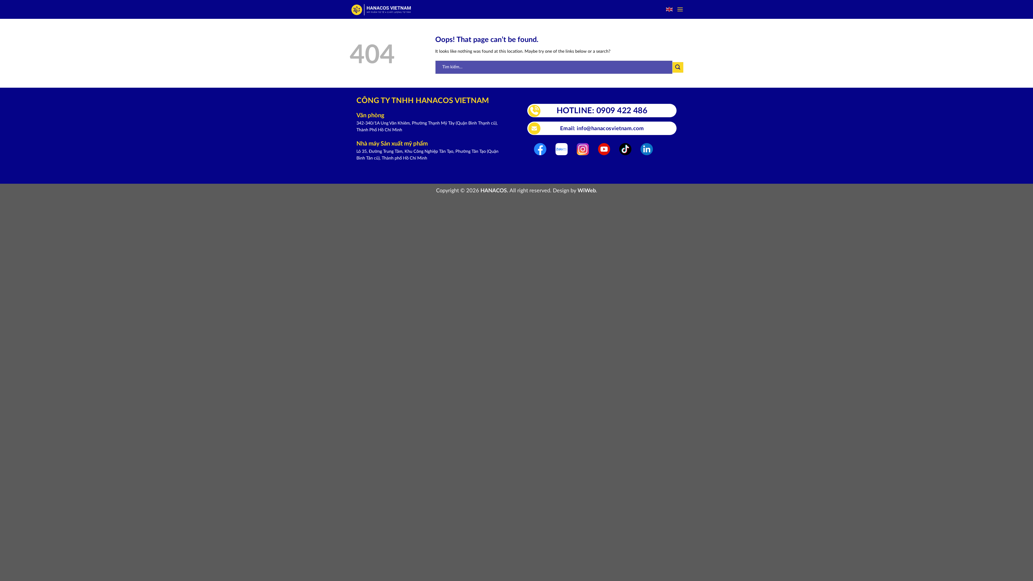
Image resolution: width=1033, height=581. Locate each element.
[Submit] (678, 67)
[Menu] (680, 9)
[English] (669, 9)
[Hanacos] (381, 9)
